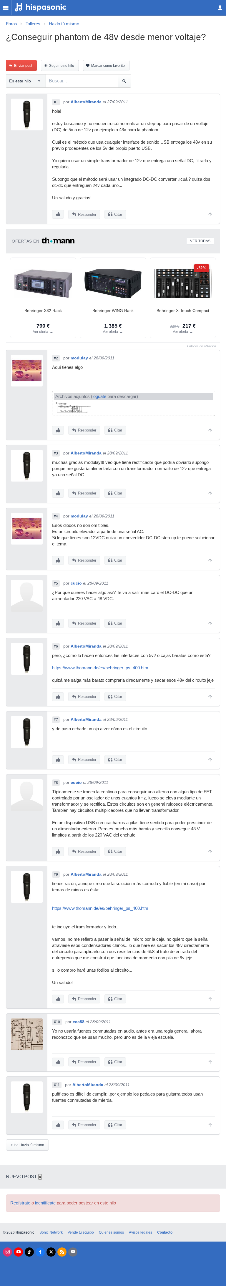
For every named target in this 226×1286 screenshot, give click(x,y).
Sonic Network (51, 1232)
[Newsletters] (72, 1252)
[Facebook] (40, 1252)
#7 (56, 720)
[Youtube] (18, 1252)
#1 (56, 102)
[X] (51, 1252)
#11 (57, 1085)
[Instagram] (7, 1252)
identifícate (45, 1203)
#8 (56, 783)
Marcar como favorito (108, 66)
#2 (56, 358)
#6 (56, 646)
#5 (56, 583)
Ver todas (200, 241)
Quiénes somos (111, 1232)
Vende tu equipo (81, 1232)
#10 (57, 1022)
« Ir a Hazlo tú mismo (27, 1145)
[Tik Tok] (29, 1252)
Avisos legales (140, 1232)
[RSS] (62, 1252)
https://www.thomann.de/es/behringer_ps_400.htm (100, 668)
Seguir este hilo (61, 66)
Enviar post (23, 66)
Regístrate (20, 1203)
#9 (56, 874)
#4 (56, 516)
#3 (56, 453)
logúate (99, 396)
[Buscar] (124, 80)
